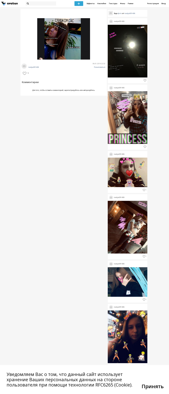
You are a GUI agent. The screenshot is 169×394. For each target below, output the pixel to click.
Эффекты (90, 3)
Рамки (130, 3)
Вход (163, 3)
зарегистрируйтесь (71, 90)
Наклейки (101, 3)
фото (120, 13)
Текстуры (113, 3)
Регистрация (153, 3)
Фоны (122, 3)
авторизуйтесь (89, 90)
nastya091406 (33, 67)
